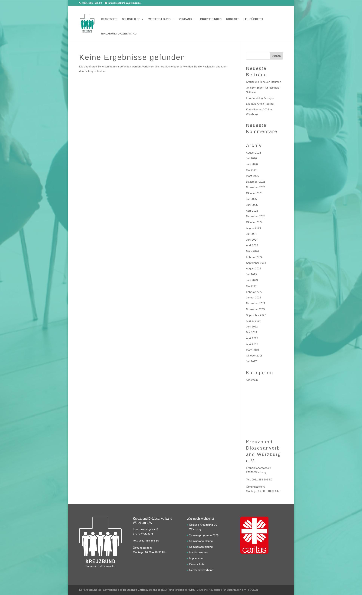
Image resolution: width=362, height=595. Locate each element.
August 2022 (253, 320)
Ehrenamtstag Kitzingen (260, 97)
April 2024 (252, 245)
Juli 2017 (251, 361)
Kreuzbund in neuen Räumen (263, 81)
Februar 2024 (254, 256)
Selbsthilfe (131, 19)
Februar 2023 (254, 291)
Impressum (196, 558)
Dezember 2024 (255, 216)
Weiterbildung (159, 19)
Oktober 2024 (254, 222)
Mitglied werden (198, 552)
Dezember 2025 (255, 181)
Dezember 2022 (255, 303)
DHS (192, 589)
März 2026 (252, 175)
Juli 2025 (251, 198)
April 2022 (252, 338)
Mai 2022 (251, 332)
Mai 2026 (251, 169)
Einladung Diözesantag (119, 33)
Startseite (109, 19)
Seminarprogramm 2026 (204, 535)
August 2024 (253, 227)
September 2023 (256, 262)
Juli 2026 (251, 158)
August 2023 (253, 268)
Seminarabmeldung (201, 546)
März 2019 (252, 349)
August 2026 (253, 152)
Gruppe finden (211, 19)
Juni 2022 (252, 326)
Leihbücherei (253, 19)
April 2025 (252, 210)
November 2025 (255, 187)
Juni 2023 (252, 280)
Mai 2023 (251, 286)
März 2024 (252, 251)
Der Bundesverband (201, 569)
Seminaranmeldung (201, 540)
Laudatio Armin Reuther (260, 103)
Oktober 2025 (254, 193)
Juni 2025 (252, 204)
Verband (185, 19)
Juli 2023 (251, 274)
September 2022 (256, 315)
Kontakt (232, 19)
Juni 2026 (252, 164)
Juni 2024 (252, 239)
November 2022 (255, 309)
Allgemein (252, 379)
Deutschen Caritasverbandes (141, 589)
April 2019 (252, 344)
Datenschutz (196, 564)
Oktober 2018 (254, 355)
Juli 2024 (251, 233)
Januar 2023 (253, 297)
